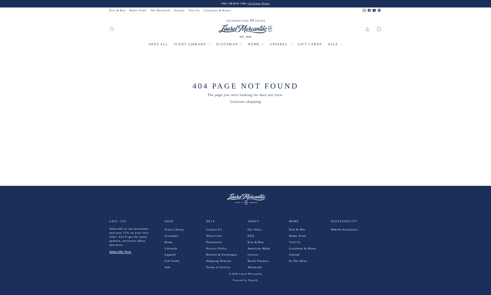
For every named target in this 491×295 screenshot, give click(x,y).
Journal (179, 10)
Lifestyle (171, 248)
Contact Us (214, 229)
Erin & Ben (117, 10)
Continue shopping (245, 101)
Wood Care (214, 235)
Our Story (255, 229)
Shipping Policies (218, 260)
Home (254, 44)
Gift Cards (310, 44)
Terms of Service (218, 267)
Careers (253, 254)
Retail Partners (258, 260)
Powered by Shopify (245, 280)
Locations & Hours (217, 10)
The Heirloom (160, 10)
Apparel (279, 44)
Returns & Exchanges (221, 254)
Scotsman (228, 44)
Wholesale (255, 267)
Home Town (138, 10)
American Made (259, 248)
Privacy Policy (216, 248)
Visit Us (194, 10)
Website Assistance (344, 229)
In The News (298, 260)
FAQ (251, 235)
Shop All (158, 44)
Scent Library (191, 44)
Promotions (214, 242)
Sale (333, 44)
